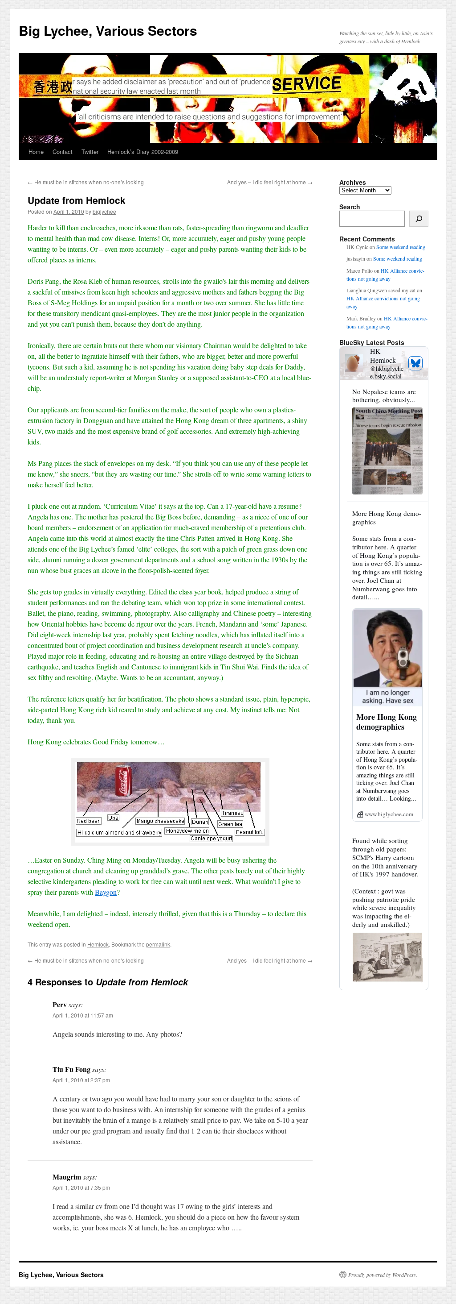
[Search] (418, 219)
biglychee (104, 211)
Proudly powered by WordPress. (382, 1274)
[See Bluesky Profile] (415, 363)
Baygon (106, 892)
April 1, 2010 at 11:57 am (83, 1015)
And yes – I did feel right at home (270, 182)
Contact (63, 151)
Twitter (89, 151)
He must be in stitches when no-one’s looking (86, 182)
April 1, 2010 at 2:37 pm (81, 1080)
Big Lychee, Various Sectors (108, 30)
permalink (158, 944)
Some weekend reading (400, 246)
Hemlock (98, 944)
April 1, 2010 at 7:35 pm (81, 1187)
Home (36, 151)
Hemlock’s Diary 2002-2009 (142, 151)
